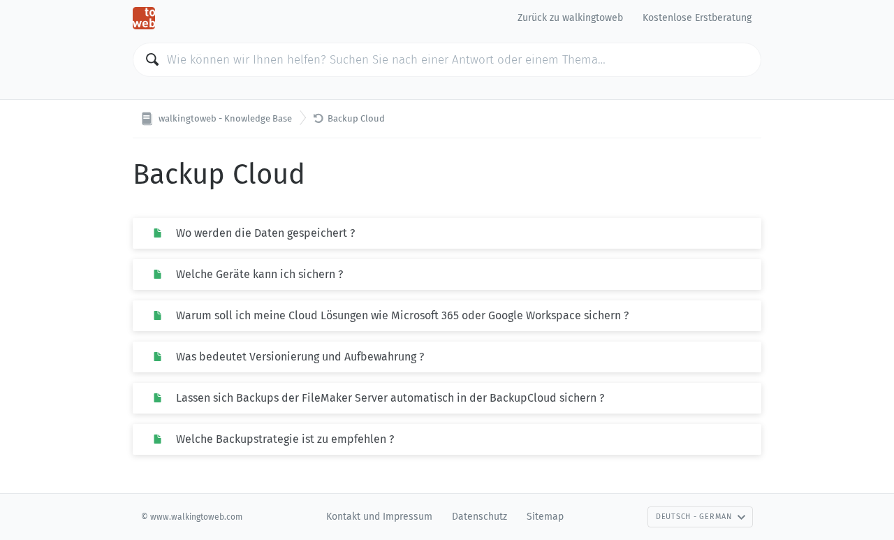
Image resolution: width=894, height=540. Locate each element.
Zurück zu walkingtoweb (570, 18)
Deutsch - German (694, 516)
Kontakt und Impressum (379, 517)
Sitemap (545, 517)
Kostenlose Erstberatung (697, 18)
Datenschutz (479, 517)
